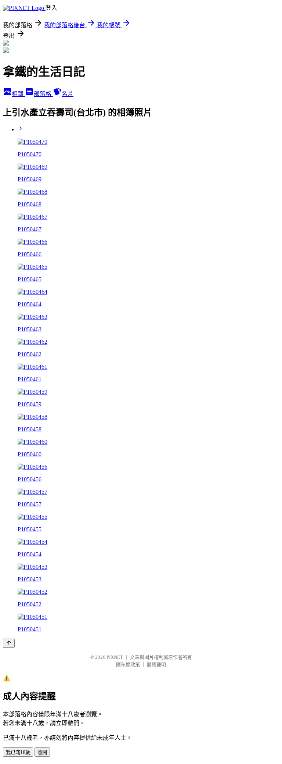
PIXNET (114, 657)
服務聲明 (156, 664)
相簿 (18, 94)
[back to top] (9, 643)
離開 (42, 752)
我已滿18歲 (18, 752)
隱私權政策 (128, 664)
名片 (67, 94)
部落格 (43, 94)
